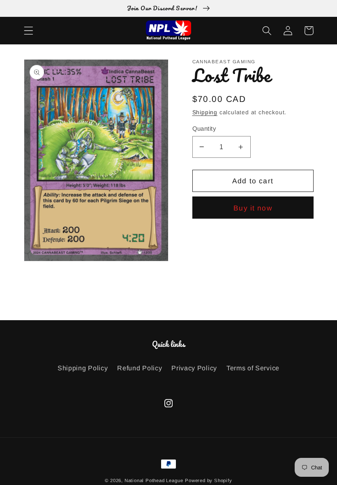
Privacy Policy (194, 368)
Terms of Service (252, 368)
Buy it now (252, 208)
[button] (28, 30)
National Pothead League (154, 480)
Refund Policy (139, 368)
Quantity (204, 128)
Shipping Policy (83, 368)
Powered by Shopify (208, 480)
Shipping (204, 112)
